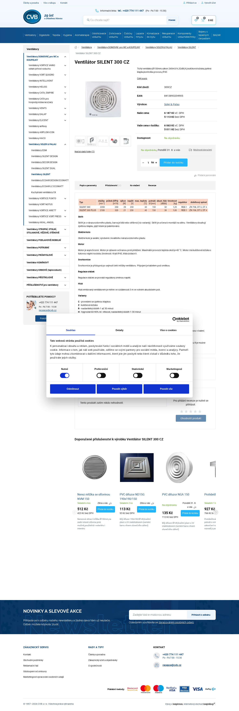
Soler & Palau (171, 104)
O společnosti (95, 665)
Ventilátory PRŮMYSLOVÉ (40, 255)
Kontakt (63, 2)
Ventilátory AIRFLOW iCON (41, 132)
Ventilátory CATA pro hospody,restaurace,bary (41, 100)
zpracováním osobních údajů (176, 622)
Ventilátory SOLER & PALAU (42, 144)
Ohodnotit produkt (190, 418)
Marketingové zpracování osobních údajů (43, 676)
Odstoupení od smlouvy (34, 671)
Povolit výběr (119, 389)
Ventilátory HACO (37, 138)
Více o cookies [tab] (168, 330)
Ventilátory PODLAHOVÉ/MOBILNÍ (44, 240)
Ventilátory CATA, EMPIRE (41, 92)
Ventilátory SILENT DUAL (43, 168)
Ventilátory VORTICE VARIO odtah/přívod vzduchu (42, 67)
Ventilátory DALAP (37, 114)
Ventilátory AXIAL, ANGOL (41, 222)
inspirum (178, 703)
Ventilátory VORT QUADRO (41, 74)
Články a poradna (31, 2)
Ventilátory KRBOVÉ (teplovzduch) (44, 270)
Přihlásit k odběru (201, 615)
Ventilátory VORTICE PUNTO (42, 198)
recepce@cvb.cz (47, 310)
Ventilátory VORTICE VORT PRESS (45, 216)
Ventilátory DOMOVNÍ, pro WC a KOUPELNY (42, 58)
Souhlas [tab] (70, 330)
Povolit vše (166, 389)
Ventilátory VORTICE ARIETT (42, 210)
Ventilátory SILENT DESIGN (44, 156)
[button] (200, 150)
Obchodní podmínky (33, 660)
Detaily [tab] (120, 330)
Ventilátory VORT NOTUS (41, 204)
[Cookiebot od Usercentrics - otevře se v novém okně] (175, 319)
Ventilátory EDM (39, 150)
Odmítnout (73, 389)
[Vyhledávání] (88, 20)
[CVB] (43, 17)
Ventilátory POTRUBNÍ (38, 247)
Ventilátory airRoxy (38, 126)
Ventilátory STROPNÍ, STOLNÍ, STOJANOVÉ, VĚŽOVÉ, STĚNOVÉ (43, 231)
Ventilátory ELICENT (38, 120)
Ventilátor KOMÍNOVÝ (38, 262)
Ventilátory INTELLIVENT (41, 80)
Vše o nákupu (49, 2)
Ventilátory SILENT (40, 174)
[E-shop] (75, 47)
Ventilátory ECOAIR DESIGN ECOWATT (50, 180)
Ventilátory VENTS (37, 108)
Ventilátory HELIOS (38, 86)
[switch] (101, 375)
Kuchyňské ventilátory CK (43, 192)
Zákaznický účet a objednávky (102, 660)
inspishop (209, 703)
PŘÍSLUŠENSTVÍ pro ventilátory (42, 284)
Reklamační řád (30, 665)
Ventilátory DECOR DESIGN (44, 162)
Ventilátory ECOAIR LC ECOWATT (47, 186)
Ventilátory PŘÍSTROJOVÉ (40, 277)
